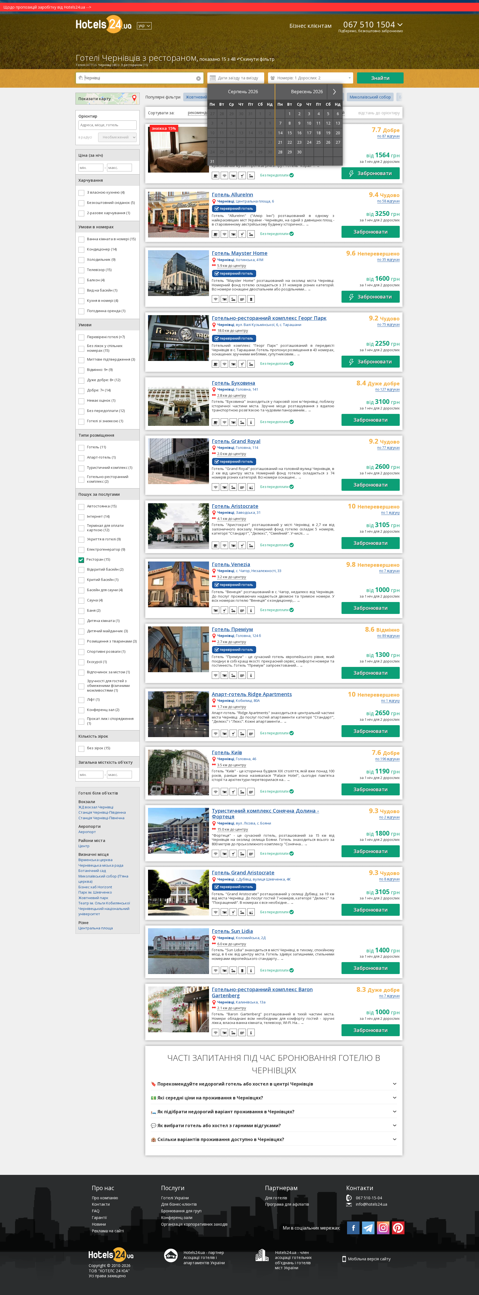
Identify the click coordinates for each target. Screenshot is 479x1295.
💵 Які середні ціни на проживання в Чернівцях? (207, 1098)
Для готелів (276, 1197)
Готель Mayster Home (239, 253)
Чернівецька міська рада (100, 865)
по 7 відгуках (389, 571)
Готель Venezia (231, 564)
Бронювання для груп (181, 1210)
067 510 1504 (369, 24)
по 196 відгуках (387, 759)
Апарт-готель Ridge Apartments (252, 694)
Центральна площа (95, 927)
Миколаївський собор (370, 97)
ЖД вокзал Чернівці (95, 807)
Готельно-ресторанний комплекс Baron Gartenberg (262, 992)
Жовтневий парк (93, 897)
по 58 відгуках (388, 201)
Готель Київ (227, 753)
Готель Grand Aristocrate (243, 873)
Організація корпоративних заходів (194, 1224)
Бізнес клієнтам (310, 25)
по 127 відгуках (387, 390)
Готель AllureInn (232, 195)
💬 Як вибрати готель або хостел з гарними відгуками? (216, 1125)
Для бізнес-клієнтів (179, 1204)
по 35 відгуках (388, 260)
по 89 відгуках (388, 636)
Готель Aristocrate (235, 506)
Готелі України (175, 1197)
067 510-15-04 (369, 1197)
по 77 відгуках (388, 448)
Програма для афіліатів (287, 1204)
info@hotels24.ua (371, 1204)
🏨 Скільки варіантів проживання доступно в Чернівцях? (217, 1139)
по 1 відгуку (390, 513)
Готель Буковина (233, 383)
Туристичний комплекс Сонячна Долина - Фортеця (265, 814)
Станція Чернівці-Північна (101, 817)
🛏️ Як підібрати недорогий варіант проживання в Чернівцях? (222, 1112)
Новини (99, 1224)
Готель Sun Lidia (232, 931)
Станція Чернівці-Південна (102, 812)
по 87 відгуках (388, 136)
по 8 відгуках (389, 879)
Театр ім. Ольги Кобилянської (104, 903)
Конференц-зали (176, 1217)
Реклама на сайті (108, 1230)
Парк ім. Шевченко (95, 892)
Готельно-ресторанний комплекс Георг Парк (269, 318)
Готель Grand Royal (236, 441)
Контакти (101, 1204)
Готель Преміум (232, 629)
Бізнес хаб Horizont (95, 886)
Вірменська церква (95, 859)
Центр (84, 845)
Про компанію (105, 1197)
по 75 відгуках (388, 325)
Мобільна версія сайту (369, 1258)
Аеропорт (87, 831)
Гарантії (99, 1217)
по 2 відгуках (389, 818)
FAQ (96, 1210)
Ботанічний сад (92, 870)
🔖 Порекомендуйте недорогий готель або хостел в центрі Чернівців (232, 1084)
